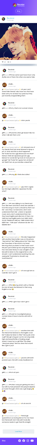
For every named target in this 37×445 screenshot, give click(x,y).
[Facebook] (23, 441)
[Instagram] (28, 441)
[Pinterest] (19, 441)
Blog (18, 11)
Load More (18, 431)
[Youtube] (32, 441)
